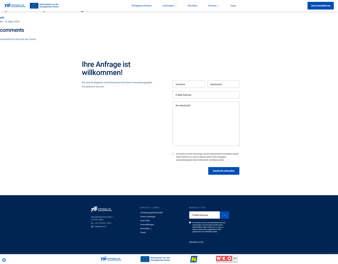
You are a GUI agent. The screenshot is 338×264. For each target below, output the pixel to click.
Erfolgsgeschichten (142, 5)
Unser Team (145, 220)
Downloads (145, 228)
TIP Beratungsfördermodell (151, 213)
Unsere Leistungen (147, 217)
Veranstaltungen (147, 224)
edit (2, 17)
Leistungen (168, 5)
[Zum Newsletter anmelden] (224, 215)
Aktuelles (192, 5)
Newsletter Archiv (196, 242)
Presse (143, 232)
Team (233, 5)
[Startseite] (14, 5)
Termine (212, 5)
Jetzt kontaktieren (320, 5)
